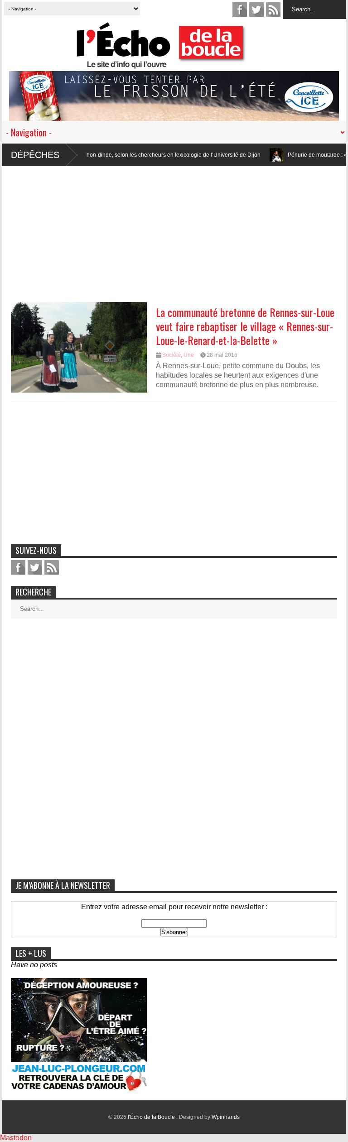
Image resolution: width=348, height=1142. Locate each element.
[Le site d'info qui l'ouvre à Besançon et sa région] (178, 63)
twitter (256, 9)
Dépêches (35, 155)
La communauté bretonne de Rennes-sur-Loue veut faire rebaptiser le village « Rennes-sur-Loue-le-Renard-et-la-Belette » (245, 326)
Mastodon (16, 1138)
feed (273, 9)
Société (171, 355)
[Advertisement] (174, 229)
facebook (239, 9)
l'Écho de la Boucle (152, 1117)
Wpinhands (226, 1117)
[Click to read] (254, 155)
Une (189, 355)
